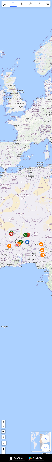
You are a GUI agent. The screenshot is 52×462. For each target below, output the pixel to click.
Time (30, 5)
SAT (4, 443)
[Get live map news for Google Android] (36, 458)
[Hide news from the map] (3, 437)
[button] (42, 249)
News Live (13, 5)
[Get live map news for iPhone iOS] (17, 458)
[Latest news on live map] (5, 4)
